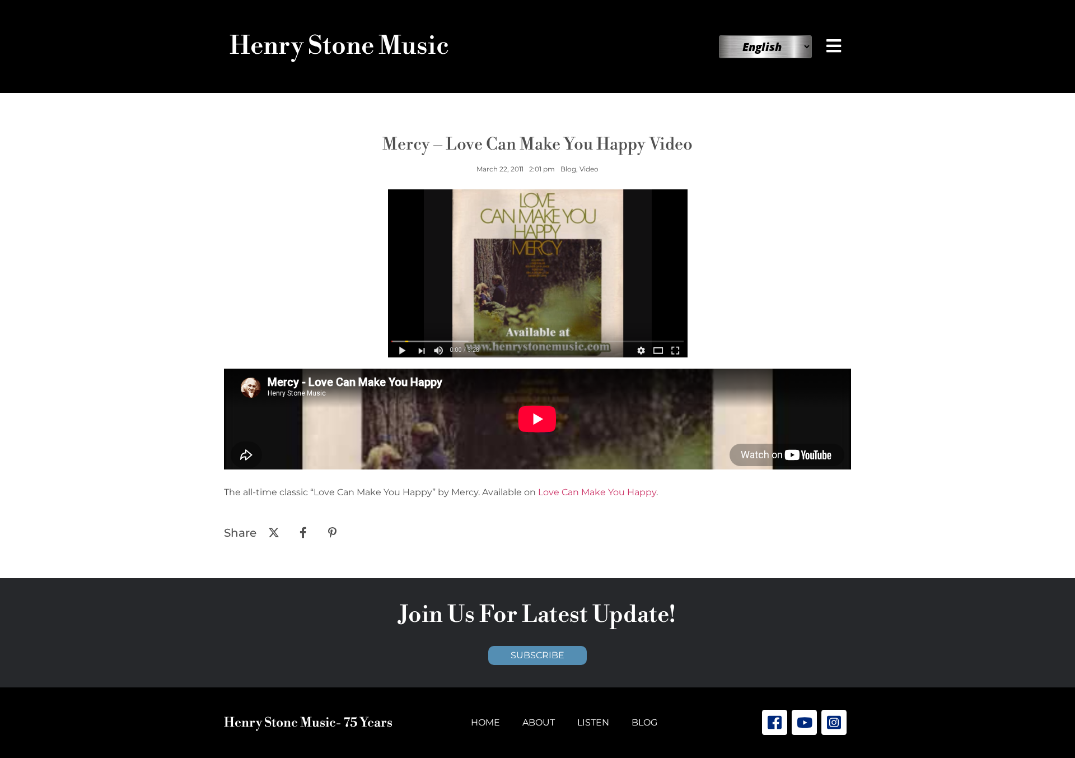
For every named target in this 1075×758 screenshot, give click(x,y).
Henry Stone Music (339, 46)
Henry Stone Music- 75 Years (308, 723)
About (538, 722)
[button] (836, 46)
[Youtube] (804, 722)
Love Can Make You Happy (597, 492)
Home (485, 722)
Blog (644, 722)
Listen (593, 722)
